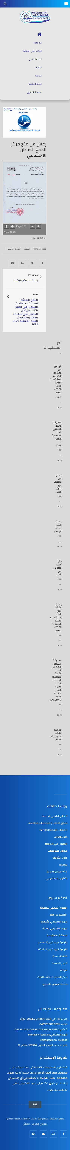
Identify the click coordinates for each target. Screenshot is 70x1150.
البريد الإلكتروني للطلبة (54, 928)
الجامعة (38, 43)
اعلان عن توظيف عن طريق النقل (58, 483)
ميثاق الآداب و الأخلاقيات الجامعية (47, 823)
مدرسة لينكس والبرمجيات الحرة (56, 734)
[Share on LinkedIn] (22, 263)
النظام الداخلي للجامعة (54, 816)
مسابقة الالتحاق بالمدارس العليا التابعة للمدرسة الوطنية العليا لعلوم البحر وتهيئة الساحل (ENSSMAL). (55, 680)
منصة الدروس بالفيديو (55, 984)
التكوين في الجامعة (32, 51)
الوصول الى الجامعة (56, 844)
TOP (35, 1104)
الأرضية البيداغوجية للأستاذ (52, 949)
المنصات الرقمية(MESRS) (53, 830)
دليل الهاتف (60, 837)
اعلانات (27, 249)
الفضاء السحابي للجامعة (53, 907)
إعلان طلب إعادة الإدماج (58, 526)
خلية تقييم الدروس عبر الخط (57, 568)
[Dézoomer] (32, 226)
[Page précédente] (6, 226)
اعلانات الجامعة (13, 249)
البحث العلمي (35, 59)
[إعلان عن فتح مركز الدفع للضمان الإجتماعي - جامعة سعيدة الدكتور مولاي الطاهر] (35, 16)
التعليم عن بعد (58, 914)
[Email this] (12, 263)
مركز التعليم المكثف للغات (52, 977)
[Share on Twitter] (32, 263)
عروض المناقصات (57, 850)
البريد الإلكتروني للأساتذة (54, 921)
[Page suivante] (12, 226)
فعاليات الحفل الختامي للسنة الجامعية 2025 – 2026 (57, 434)
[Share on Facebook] (42, 263)
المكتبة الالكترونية (57, 935)
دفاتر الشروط (60, 857)
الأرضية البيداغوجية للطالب (52, 942)
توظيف (63, 864)
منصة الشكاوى (34, 92)
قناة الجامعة (60, 956)
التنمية (38, 76)
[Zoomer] (38, 226)
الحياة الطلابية (35, 84)
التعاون (38, 67)
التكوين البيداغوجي (56, 878)
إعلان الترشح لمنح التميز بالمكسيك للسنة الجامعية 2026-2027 (56, 617)
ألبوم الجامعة (59, 963)
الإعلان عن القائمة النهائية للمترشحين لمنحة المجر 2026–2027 (56, 379)
